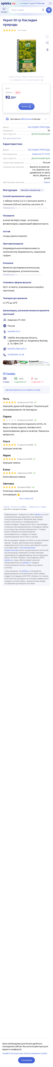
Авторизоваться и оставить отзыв (22, 389)
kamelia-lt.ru (14, 331)
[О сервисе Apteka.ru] (50, 3)
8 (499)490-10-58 (16, 354)
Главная (6, 507)
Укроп (47, 182)
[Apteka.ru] (8, 3)
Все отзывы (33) (26, 498)
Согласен (26, 1060)
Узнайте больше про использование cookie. (25, 1053)
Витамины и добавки (19, 507)
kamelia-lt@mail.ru (17, 348)
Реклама (45, 362)
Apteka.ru (38, 514)
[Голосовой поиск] (43, 10)
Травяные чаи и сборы (37, 507)
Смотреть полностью (30, 190)
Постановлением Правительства (19, 548)
